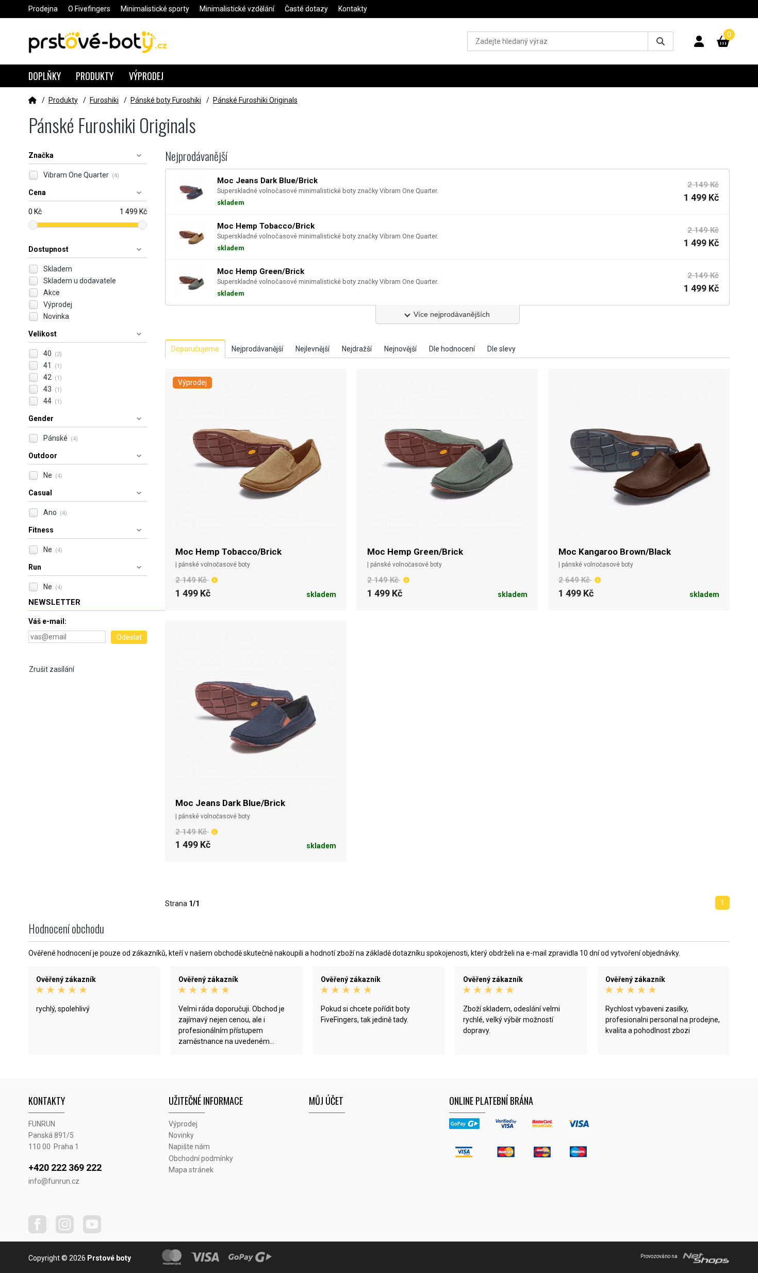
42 (52, 377)
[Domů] (32, 100)
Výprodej (146, 76)
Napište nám (189, 1146)
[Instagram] (68, 1231)
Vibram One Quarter (81, 175)
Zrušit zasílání (51, 669)
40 (52, 353)
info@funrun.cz (53, 1181)
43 (52, 389)
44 (52, 401)
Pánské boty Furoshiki (165, 100)
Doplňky (44, 76)
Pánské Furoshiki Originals (255, 100)
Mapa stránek (191, 1170)
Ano (55, 512)
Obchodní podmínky (201, 1158)
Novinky (181, 1135)
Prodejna (43, 9)
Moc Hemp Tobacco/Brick (228, 551)
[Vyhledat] (660, 41)
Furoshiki (104, 100)
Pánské (60, 438)
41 (52, 365)
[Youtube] (96, 1231)
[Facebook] (41, 1231)
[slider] (33, 225)
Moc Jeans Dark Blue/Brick (230, 803)
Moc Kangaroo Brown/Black (614, 551)
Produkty (94, 76)
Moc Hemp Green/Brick (415, 551)
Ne (52, 475)
